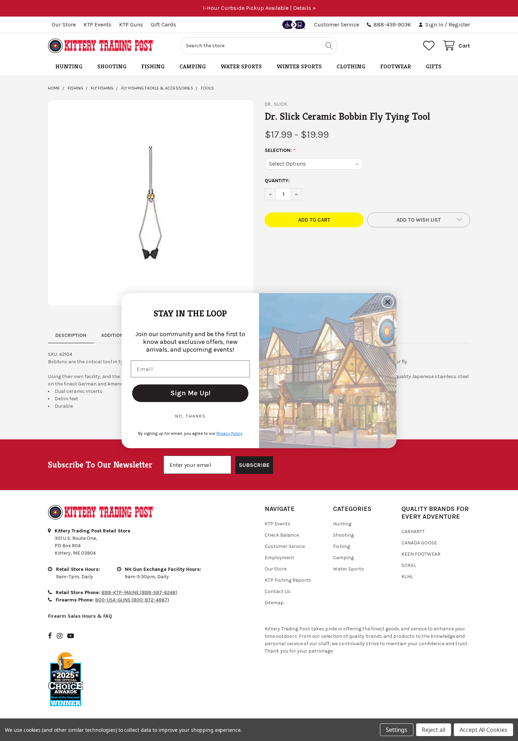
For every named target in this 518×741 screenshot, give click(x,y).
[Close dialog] (387, 302)
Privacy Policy (229, 433)
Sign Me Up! (190, 393)
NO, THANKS (190, 416)
